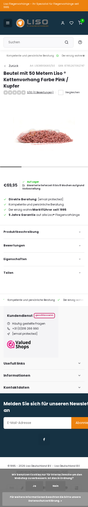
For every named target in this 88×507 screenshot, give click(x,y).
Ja (34, 486)
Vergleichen (72, 92)
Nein (55, 486)
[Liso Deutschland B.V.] (32, 23)
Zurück (13, 66)
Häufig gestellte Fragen (28, 324)
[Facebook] (44, 439)
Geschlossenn (44, 315)
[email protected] (50, 199)
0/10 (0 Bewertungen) (40, 92)
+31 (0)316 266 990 (25, 328)
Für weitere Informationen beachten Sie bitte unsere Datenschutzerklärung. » (45, 499)
